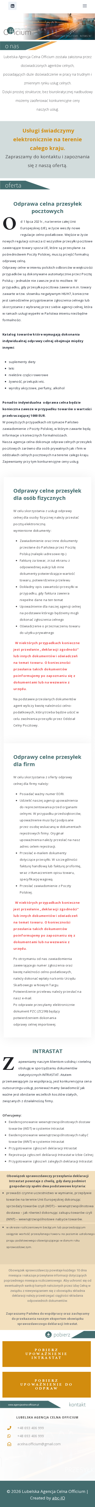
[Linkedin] (12, 6)
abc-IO (58, 1498)
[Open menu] (84, 5)
